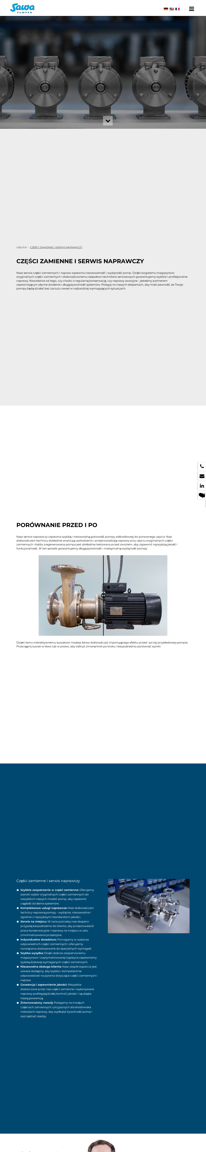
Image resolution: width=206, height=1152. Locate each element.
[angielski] (172, 9)
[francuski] (177, 9)
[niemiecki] (166, 9)
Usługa (21, 247)
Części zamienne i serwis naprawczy (56, 247)
